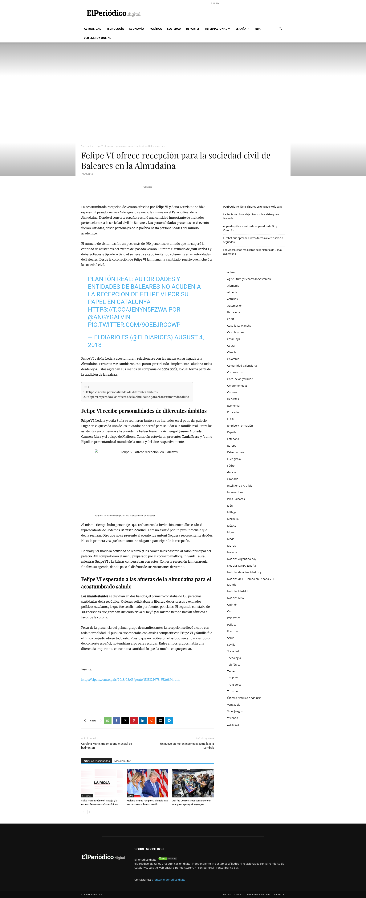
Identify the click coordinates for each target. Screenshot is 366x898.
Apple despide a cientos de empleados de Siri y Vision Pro (250, 228)
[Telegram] (169, 720)
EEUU (130, 795)
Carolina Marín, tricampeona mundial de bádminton (106, 745)
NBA (258, 28)
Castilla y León (236, 332)
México (231, 525)
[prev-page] (83, 812)
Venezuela (233, 704)
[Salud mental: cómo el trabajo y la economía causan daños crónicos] (102, 783)
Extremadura (235, 452)
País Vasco (233, 618)
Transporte (234, 684)
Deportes (193, 28)
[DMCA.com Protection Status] (167, 859)
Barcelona (233, 312)
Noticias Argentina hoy (241, 559)
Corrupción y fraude (240, 379)
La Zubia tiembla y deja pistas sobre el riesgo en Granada (251, 216)
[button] (280, 29)
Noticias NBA (235, 598)
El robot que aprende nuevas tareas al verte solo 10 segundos (253, 240)
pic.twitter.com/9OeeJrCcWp (134, 324)
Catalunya (233, 339)
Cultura (176, 795)
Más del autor (122, 761)
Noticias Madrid (237, 591)
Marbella (233, 519)
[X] (125, 720)
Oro (229, 611)
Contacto (239, 894)
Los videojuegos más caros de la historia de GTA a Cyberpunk (252, 251)
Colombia (233, 359)
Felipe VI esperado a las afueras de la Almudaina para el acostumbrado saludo (137, 397)
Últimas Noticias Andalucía (244, 698)
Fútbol (231, 465)
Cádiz (230, 319)
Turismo (232, 691)
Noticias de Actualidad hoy (244, 572)
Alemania (233, 285)
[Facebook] (116, 720)
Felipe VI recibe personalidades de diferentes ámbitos (122, 392)
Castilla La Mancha (239, 325)
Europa (231, 445)
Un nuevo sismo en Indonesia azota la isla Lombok (187, 745)
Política (155, 28)
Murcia (231, 545)
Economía (136, 28)
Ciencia (232, 352)
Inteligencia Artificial (240, 485)
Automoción (234, 305)
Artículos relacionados (96, 761)
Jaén (230, 505)
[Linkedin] (143, 720)
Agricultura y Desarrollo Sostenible (249, 279)
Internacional (216, 28)
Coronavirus (235, 372)
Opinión (232, 604)
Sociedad (174, 28)
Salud (230, 638)
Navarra (232, 552)
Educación (233, 412)
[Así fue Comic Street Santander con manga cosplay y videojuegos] (193, 783)
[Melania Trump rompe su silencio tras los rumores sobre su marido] (147, 783)
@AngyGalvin (109, 317)
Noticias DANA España (241, 565)
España (241, 28)
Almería (232, 292)
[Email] (160, 720)
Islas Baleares (236, 499)
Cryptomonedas (237, 385)
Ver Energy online (97, 38)
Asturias (232, 299)
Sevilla (231, 644)
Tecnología (115, 28)
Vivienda (232, 718)
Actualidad (92, 28)
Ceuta (231, 345)
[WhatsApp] (108, 720)
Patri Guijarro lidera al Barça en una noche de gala (252, 206)
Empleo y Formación (240, 425)
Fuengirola (234, 459)
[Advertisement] (215, 13)
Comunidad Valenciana (242, 365)
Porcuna (232, 631)
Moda (230, 539)
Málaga (232, 512)
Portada (227, 894)
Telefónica (233, 664)
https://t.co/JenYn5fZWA (127, 309)
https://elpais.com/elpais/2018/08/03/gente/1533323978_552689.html (130, 679)
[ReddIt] (151, 720)
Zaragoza (233, 724)
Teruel (231, 671)
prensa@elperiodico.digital (169, 879)
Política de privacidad (258, 894)
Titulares (232, 678)
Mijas (230, 532)
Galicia (231, 472)
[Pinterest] (134, 720)
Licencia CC (279, 894)
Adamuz (232, 272)
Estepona (233, 439)
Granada (232, 479)
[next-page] (89, 812)
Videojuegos (235, 711)
